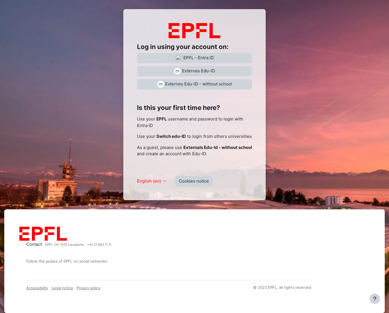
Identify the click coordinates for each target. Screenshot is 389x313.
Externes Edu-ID (198, 70)
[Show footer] (375, 299)
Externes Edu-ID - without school (198, 84)
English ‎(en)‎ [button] (149, 181)
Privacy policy (89, 288)
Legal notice (62, 288)
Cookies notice (194, 181)
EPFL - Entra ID (198, 57)
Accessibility (37, 288)
